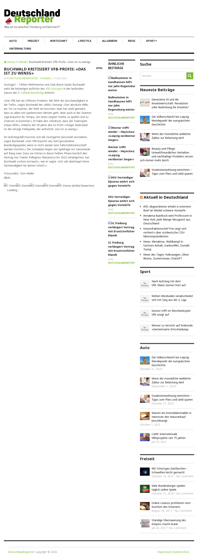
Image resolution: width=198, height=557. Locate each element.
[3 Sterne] (37, 185)
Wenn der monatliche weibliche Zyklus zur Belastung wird (171, 136)
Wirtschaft (58, 41)
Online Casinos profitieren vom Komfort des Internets (171, 505)
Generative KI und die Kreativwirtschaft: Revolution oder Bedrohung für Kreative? (170, 103)
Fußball (21, 62)
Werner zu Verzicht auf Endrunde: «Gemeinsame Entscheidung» (172, 327)
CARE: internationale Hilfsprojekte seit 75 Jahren (169, 436)
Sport (151, 41)
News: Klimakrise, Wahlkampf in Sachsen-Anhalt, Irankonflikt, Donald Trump (166, 245)
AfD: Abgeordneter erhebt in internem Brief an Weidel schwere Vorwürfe (167, 208)
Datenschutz (181, 552)
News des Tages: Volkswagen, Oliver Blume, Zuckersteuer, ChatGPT (166, 256)
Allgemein (109, 41)
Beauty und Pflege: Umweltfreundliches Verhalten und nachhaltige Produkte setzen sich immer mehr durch (166, 154)
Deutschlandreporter (23, 78)
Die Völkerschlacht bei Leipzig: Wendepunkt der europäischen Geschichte (171, 120)
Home (10, 62)
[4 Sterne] (50, 185)
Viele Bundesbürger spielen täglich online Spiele (168, 487)
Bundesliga (37, 92)
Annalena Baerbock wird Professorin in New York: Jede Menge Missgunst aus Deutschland (167, 219)
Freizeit (33, 41)
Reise (131, 41)
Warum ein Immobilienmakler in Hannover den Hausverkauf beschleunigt (171, 416)
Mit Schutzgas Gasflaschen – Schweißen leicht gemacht (170, 470)
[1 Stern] (10, 185)
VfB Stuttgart (54, 88)
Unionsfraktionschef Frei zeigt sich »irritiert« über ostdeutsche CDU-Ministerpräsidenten (164, 232)
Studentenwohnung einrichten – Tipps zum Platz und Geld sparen (172, 171)
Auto (13, 41)
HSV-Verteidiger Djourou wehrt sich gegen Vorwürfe (121, 201)
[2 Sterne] (23, 185)
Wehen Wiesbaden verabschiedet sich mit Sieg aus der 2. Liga (172, 298)
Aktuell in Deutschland (166, 197)
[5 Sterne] (64, 185)
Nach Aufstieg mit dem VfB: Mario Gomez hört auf (169, 283)
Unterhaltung (20, 48)
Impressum (164, 552)
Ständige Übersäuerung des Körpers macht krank (169, 522)
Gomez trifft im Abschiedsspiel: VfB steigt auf (171, 312)
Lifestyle (84, 41)
